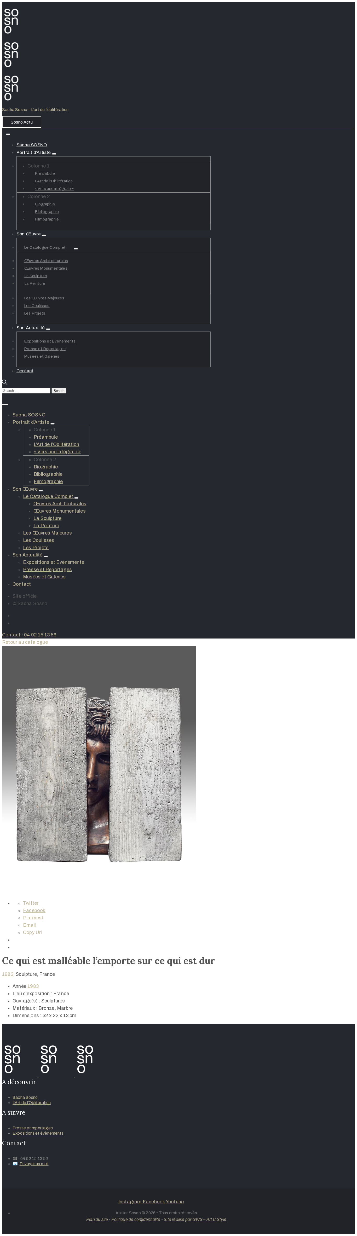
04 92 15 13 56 (40, 634)
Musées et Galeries (42, 356)
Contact (24, 370)
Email (29, 925)
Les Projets (34, 313)
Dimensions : (27, 1015)
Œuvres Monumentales (45, 268)
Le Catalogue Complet (45, 247)
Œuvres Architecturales (46, 261)
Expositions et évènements (38, 1133)
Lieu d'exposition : (32, 993)
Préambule (45, 173)
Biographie (45, 204)
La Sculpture (35, 276)
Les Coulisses (37, 306)
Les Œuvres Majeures (44, 298)
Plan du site (97, 1219)
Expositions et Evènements (50, 341)
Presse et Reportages (45, 349)
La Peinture (34, 283)
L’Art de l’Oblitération (54, 181)
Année (19, 986)
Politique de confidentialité (135, 1219)
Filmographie (47, 219)
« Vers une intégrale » (54, 189)
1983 (7, 974)
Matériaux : (25, 1008)
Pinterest (33, 917)
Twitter (30, 903)
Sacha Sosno (25, 1097)
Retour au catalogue (25, 642)
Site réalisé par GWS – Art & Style (195, 1219)
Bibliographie (47, 212)
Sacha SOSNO (31, 144)
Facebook (34, 910)
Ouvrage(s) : (26, 1000)
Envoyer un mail (34, 1164)
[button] (21, 122)
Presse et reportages (33, 1128)
